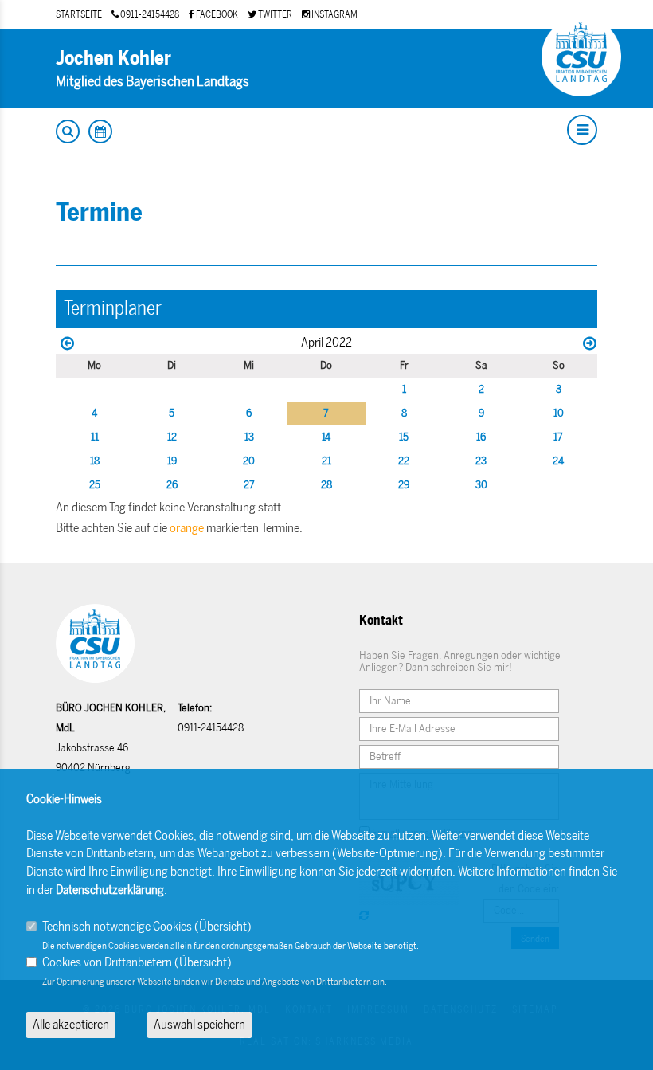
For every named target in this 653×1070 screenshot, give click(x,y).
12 (172, 437)
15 (404, 437)
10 (558, 413)
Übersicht (223, 926)
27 (249, 485)
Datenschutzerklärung (110, 889)
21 (326, 461)
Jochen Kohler (113, 57)
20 (249, 461)
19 (172, 461)
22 (403, 461)
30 (481, 485)
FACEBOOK (216, 14)
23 (481, 461)
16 (481, 437)
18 (95, 461)
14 (326, 437)
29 (403, 485)
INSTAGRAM (334, 14)
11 (95, 437)
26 (172, 485)
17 (558, 437)
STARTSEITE (79, 14)
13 (249, 437)
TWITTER (274, 14)
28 (326, 485)
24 (558, 461)
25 (94, 485)
